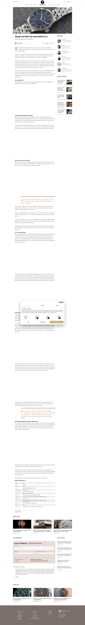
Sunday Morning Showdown (34, 618)
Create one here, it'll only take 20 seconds (39, 560)
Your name (16, 551)
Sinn (23, 482)
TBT (34, 614)
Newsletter (19, 618)
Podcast (49, 4)
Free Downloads (19, 616)
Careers (19, 614)
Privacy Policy (61, 617)
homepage (45, 478)
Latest (26, 4)
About (54, 4)
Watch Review (34, 617)
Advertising (19, 615)
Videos (58, 4)
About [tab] (57, 305)
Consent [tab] (27, 305)
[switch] (37, 318)
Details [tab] (42, 305)
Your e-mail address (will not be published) (40, 551)
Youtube (50, 614)
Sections (30, 4)
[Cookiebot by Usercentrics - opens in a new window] (59, 302)
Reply (18, 577)
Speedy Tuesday (35, 611)
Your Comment (16, 545)
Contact (19, 619)
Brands (35, 4)
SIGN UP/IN (69, 1)
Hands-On (16, 511)
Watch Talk (35, 616)
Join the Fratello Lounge (19, 611)
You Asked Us (34, 615)
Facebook (50, 611)
